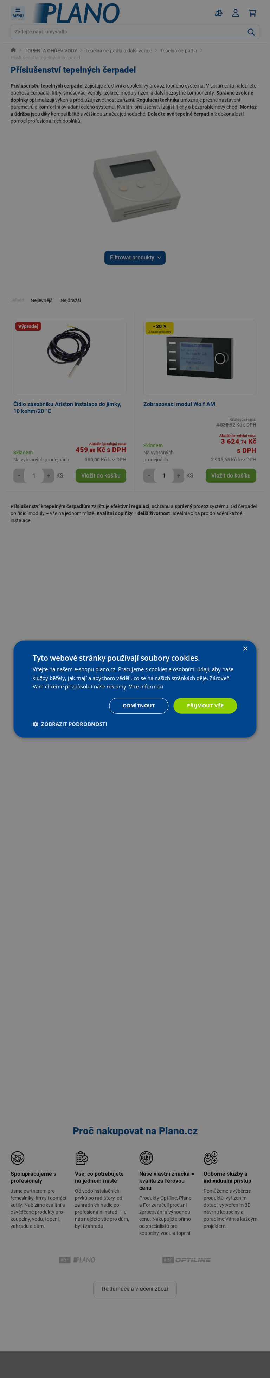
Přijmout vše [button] (205, 705)
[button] (70, 724)
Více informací (146, 686)
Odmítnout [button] (139, 705)
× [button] (245, 648)
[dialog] (135, 689)
